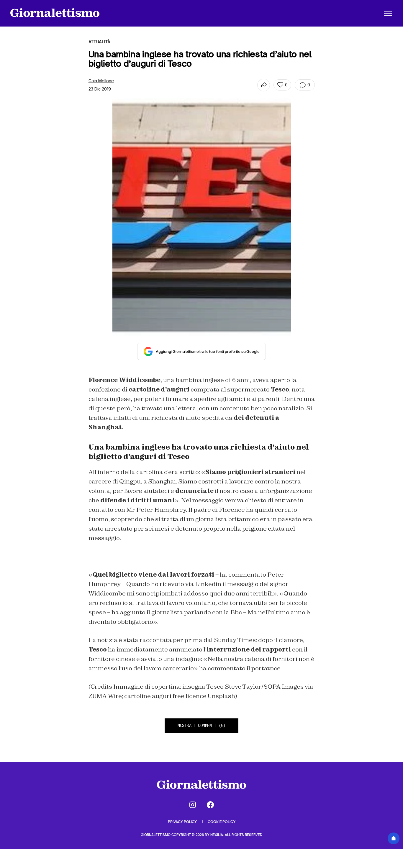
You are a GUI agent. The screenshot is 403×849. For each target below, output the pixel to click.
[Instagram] (193, 805)
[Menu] (388, 13)
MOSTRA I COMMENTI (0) (201, 725)
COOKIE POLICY (221, 822)
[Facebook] (210, 805)
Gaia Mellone (101, 80)
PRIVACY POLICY (183, 822)
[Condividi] (263, 85)
